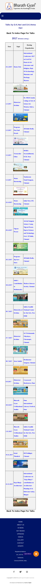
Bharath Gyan (20, 578)
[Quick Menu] (36, 554)
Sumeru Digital (27, 582)
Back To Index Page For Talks (21, 33)
